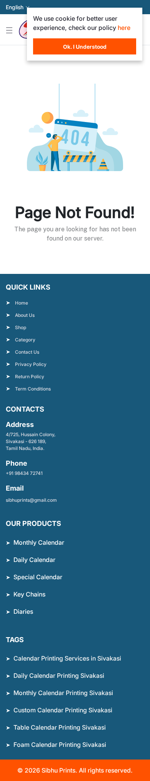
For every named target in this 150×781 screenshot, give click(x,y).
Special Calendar (37, 577)
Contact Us (27, 352)
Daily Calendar (34, 560)
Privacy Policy (31, 364)
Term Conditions (33, 389)
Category (25, 340)
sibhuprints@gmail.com (31, 500)
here (124, 27)
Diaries (23, 611)
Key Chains (29, 594)
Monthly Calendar (38, 542)
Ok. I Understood (85, 46)
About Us (25, 315)
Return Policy (29, 376)
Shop (20, 327)
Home (21, 303)
